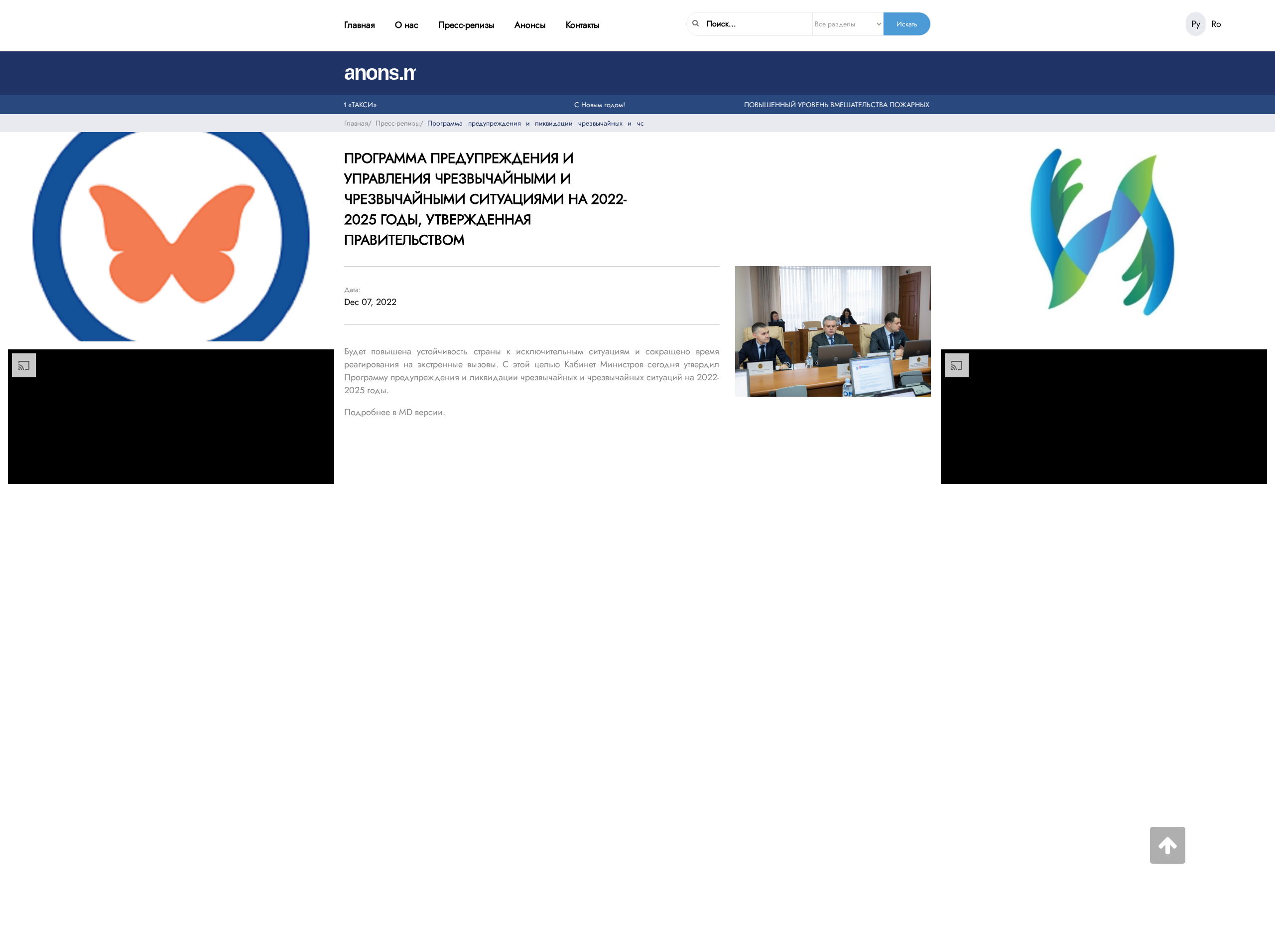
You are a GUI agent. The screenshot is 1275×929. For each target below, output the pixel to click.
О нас (406, 24)
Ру (1195, 23)
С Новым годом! (583, 104)
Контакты (583, 24)
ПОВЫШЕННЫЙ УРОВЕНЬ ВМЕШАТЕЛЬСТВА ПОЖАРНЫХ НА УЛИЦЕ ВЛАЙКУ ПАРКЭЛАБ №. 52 (883, 104)
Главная (359, 24)
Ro (1216, 23)
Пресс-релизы (466, 24)
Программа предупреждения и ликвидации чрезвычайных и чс (535, 123)
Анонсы (530, 24)
